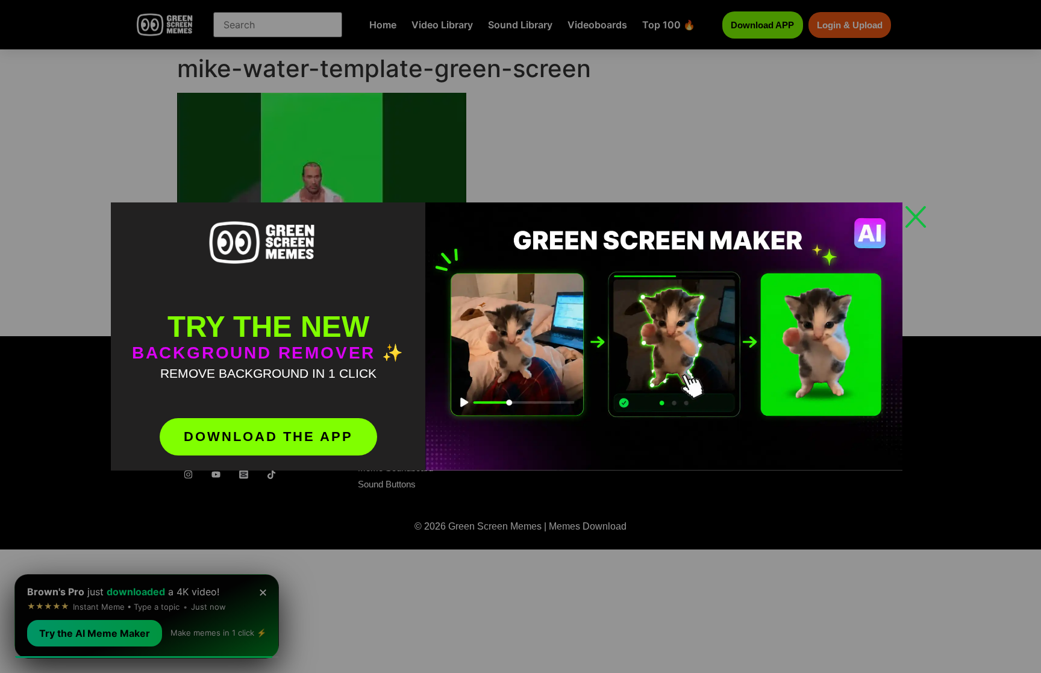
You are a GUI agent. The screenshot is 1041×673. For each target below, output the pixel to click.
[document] (520, 336)
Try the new (268, 326)
